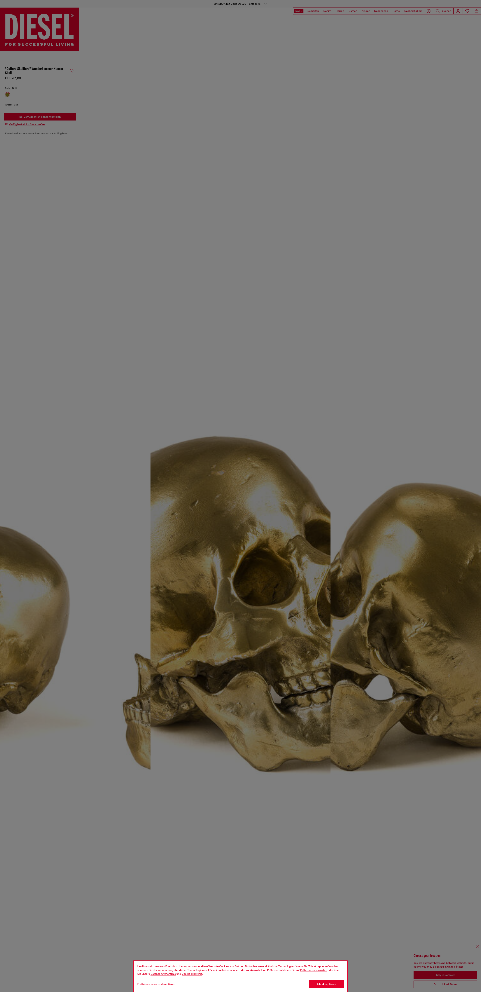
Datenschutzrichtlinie (163, 973)
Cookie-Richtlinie (192, 973)
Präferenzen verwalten (313, 970)
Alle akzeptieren (326, 984)
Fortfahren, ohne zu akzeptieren (156, 984)
